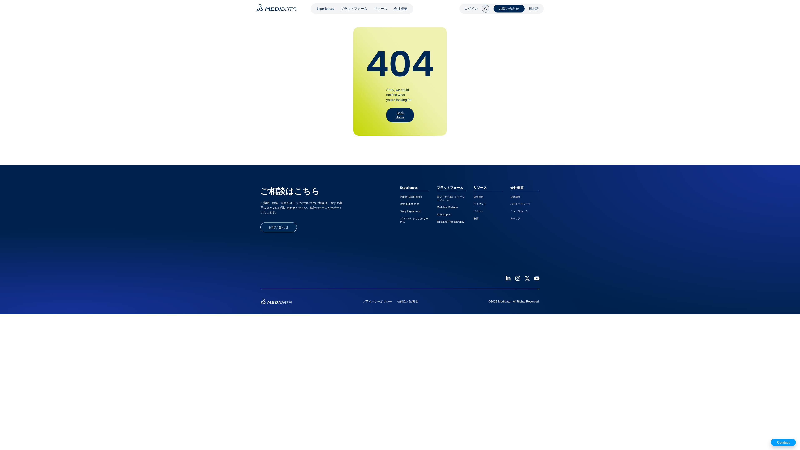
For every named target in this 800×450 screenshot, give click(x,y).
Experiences (325, 9)
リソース (380, 9)
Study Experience (410, 211)
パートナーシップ (520, 203)
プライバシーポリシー (377, 301)
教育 (476, 218)
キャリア (515, 218)
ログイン (471, 8)
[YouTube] (537, 278)
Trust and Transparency (450, 221)
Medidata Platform (447, 207)
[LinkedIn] (508, 278)
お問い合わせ (509, 9)
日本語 (534, 8)
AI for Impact (444, 214)
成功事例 (479, 196)
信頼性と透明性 (407, 301)
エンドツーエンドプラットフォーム (451, 198)
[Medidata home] (276, 7)
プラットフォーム (354, 9)
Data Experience (409, 203)
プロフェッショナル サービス (414, 220)
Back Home (400, 115)
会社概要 (400, 9)
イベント (479, 211)
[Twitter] (527, 278)
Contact (783, 442)
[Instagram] (517, 278)
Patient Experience (411, 196)
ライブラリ (480, 203)
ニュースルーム (519, 211)
